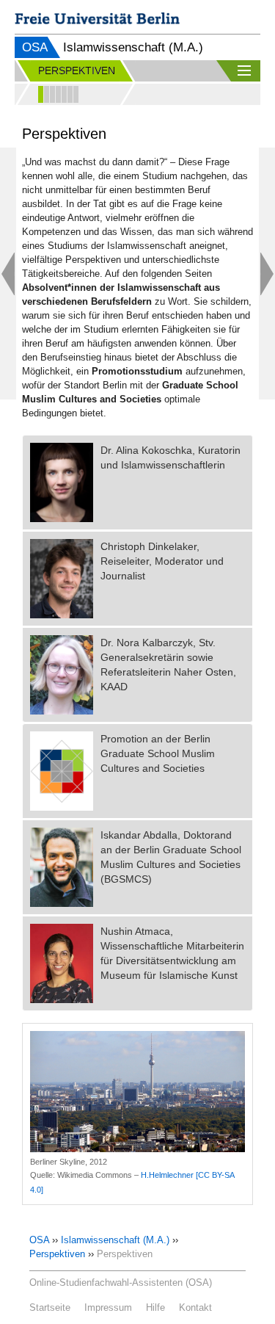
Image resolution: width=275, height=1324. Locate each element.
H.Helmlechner (167, 1175)
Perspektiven (57, 1253)
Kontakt (195, 1307)
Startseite (49, 1307)
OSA (35, 47)
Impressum (108, 1307)
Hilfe (155, 1307)
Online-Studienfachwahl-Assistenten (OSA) (120, 1282)
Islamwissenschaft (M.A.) (115, 1239)
